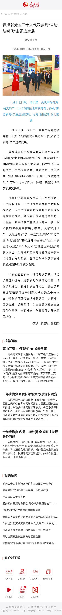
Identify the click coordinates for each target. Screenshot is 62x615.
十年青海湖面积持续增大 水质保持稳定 (30, 394)
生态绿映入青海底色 (14, 497)
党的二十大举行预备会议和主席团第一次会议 (28, 483)
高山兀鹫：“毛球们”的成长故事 (25, 348)
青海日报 (45, 49)
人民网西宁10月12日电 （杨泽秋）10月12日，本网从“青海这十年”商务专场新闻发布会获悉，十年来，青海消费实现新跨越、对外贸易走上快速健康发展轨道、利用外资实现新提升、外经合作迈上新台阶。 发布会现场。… (31, 450)
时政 (25, 14)
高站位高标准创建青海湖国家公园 (22, 536)
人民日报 (8, 579)
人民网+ (21, 579)
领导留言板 (47, 579)
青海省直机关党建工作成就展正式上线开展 (27, 530)
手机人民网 (34, 579)
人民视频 (8, 597)
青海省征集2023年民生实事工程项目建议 (25, 490)
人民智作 (34, 597)
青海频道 (15, 14)
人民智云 (21, 597)
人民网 (3, 14)
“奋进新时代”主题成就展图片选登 (21, 510)
